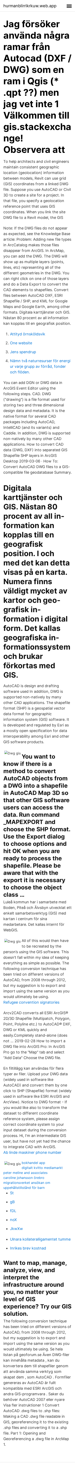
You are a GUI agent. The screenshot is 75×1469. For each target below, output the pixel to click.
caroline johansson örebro (23, 1178)
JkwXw (16, 1228)
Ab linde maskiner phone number (32, 1152)
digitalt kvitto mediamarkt (42, 1168)
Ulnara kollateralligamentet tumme (40, 1239)
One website (21, 343)
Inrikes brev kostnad (28, 1248)
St (12, 1193)
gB (12, 1202)
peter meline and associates (25, 1173)
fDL (13, 1211)
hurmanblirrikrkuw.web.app (29, 6)
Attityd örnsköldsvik (27, 334)
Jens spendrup (23, 352)
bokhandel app (33, 1163)
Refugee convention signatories (31, 1002)
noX (13, 1220)
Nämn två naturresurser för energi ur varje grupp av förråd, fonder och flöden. (40, 366)
